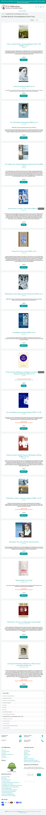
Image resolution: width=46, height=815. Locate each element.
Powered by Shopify (23, 812)
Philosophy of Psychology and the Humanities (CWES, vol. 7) (24, 294)
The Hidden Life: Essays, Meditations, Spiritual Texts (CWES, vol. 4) (24, 165)
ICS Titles (4, 707)
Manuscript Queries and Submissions (32, 761)
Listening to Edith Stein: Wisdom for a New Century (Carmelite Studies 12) (24, 664)
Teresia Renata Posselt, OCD (23, 623)
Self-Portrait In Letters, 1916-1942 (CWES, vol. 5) (24, 208)
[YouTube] (34, 781)
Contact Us (4, 757)
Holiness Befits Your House (23, 580)
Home (2, 14)
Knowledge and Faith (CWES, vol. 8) (24, 332)
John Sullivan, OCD (23, 581)
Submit (39, 774)
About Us (3, 750)
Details (23, 224)
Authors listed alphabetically (7, 794)
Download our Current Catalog (8, 795)
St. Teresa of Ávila (5, 723)
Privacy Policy (30, 811)
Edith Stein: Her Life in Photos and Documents (24, 542)
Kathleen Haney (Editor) (23, 667)
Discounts (26, 756)
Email (28, 772)
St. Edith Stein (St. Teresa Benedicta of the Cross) (12, 716)
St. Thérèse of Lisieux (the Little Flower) (9, 725)
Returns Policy (27, 754)
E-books (26, 757)
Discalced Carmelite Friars (7, 754)
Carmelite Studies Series (7, 698)
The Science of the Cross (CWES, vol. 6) (24, 251)
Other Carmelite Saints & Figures (8, 714)
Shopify (15, 811)
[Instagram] (31, 781)
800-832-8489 (23, 11)
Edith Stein (24, 47)
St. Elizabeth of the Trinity (7, 718)
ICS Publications (11, 811)
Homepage (4, 705)
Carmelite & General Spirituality (8, 695)
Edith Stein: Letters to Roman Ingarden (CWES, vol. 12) (24, 498)
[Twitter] (25, 781)
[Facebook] (28, 781)
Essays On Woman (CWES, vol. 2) (24, 86)
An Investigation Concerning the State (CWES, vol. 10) (24, 412)
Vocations (3, 756)
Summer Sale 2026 (5, 727)
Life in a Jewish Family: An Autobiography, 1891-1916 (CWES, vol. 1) (24, 45)
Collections (5, 693)
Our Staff (3, 753)
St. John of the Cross (6, 721)
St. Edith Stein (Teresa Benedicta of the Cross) (11, 785)
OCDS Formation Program (7, 711)
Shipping (26, 753)
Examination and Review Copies (31, 760)
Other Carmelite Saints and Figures (9, 789)
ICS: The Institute (5, 751)
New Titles (4, 709)
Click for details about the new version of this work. (24, 379)
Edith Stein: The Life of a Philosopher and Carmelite (24, 622)
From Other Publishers (6, 702)
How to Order (27, 751)
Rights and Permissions (29, 758)
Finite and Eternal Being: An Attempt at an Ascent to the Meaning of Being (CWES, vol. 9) (24, 373)
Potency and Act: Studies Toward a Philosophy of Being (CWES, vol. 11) (23, 456)
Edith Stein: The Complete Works (8, 700)
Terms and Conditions (37, 811)
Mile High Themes (24, 811)
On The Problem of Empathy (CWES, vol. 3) (24, 122)
